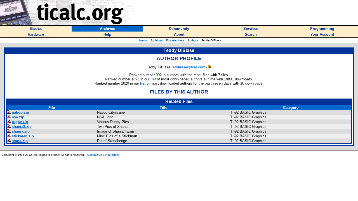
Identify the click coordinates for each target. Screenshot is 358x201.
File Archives (175, 40)
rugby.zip (20, 122)
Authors (193, 40)
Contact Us (94, 154)
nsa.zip (18, 117)
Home (143, 40)
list (153, 79)
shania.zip (21, 131)
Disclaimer (112, 154)
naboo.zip (20, 112)
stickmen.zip (23, 136)
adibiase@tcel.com (189, 67)
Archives (156, 40)
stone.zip (20, 141)
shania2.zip (22, 127)
